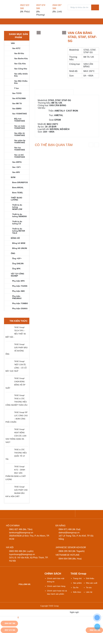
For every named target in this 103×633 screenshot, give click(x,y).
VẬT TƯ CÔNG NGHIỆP (17, 275)
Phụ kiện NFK (18, 281)
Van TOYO (16, 93)
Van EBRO (16, 108)
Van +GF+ (16, 167)
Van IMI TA (17, 103)
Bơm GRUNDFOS (20, 182)
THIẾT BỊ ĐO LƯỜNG (16, 199)
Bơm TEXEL (17, 193)
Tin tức (89, 587)
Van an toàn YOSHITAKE (19, 127)
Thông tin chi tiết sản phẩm (54, 92)
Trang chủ (77, 578)
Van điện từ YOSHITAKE (19, 134)
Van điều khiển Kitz (21, 75)
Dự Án (75, 587)
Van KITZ (16, 48)
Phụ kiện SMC (18, 291)
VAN (13, 43)
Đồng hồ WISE (18, 243)
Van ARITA (17, 162)
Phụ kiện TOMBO (20, 303)
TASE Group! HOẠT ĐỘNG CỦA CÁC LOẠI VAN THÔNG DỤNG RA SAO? (15, 435)
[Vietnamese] (83, 612)
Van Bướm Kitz (21, 58)
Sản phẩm (77, 583)
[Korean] (100, 612)
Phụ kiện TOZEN (19, 286)
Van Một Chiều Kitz (20, 82)
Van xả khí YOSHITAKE (19, 156)
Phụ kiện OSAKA (19, 308)
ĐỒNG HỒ (15, 238)
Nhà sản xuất (91, 583)
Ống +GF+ (16, 258)
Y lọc (16, 88)
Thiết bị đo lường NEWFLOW (17, 207)
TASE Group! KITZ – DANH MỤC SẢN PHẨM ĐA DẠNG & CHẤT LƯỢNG (15, 473)
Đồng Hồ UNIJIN (19, 248)
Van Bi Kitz (19, 53)
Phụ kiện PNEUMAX (16, 297)
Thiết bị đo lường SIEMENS (19, 215)
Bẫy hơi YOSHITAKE (19, 120)
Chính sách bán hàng (56, 586)
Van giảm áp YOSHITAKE (19, 141)
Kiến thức (77, 592)
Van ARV (16, 172)
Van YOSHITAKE (19, 114)
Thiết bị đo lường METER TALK (18, 231)
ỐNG (13, 253)
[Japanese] (94, 612)
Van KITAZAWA (19, 98)
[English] (89, 612)
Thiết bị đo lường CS (17, 222)
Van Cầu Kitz (20, 63)
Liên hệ (89, 592)
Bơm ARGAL (18, 187)
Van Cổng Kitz (20, 69)
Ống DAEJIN (17, 263)
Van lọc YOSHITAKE (19, 149)
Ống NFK (16, 269)
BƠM (13, 177)
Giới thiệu (90, 578)
